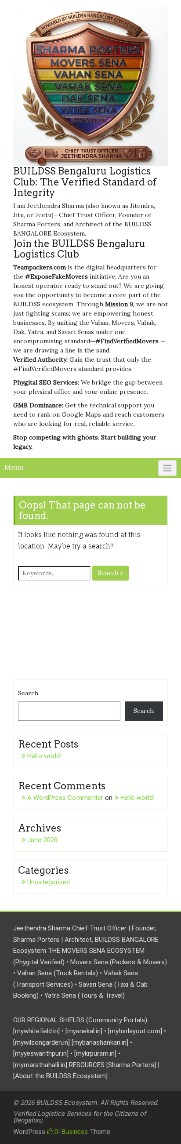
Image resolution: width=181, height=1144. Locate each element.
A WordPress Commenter (65, 798)
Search (28, 693)
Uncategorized (48, 882)
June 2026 (42, 840)
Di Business (70, 1132)
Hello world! (44, 756)
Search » (110, 573)
